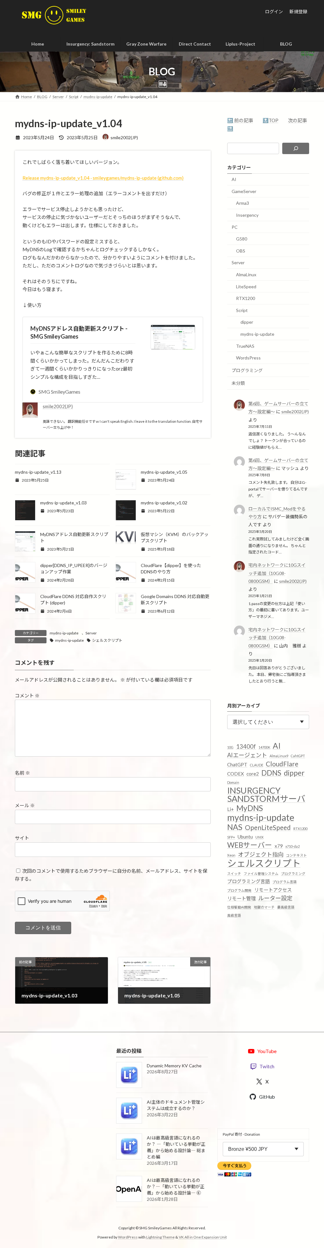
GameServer (244, 191)
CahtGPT (298, 756)
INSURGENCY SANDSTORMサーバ (266, 794)
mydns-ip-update (64, 633)
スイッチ (234, 873)
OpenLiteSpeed (268, 827)
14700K (264, 747)
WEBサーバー (249, 845)
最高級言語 (286, 907)
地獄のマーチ (264, 907)
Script (242, 310)
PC (235, 226)
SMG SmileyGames (59, 392)
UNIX (259, 837)
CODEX (235, 774)
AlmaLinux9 (279, 756)
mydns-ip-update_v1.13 (38, 472)
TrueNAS (245, 345)
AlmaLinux (246, 274)
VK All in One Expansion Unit (203, 1237)
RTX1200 (245, 298)
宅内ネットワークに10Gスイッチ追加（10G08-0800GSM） (276, 572)
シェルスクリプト (107, 640)
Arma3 (242, 203)
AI (234, 179)
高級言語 (234, 915)
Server (91, 633)
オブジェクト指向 (261, 854)
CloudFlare (282, 763)
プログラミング (247, 370)
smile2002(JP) (58, 406)
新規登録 (298, 11)
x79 (279, 846)
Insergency (247, 215)
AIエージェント (247, 755)
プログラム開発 (239, 890)
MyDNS (249, 808)
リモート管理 (241, 898)
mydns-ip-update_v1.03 (63, 502)
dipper (246, 322)
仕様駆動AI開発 (239, 907)
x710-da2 (292, 846)
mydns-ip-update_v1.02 (164, 502)
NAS (234, 827)
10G (230, 747)
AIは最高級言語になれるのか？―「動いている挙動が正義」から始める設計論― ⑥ (175, 1186)
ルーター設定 (275, 898)
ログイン (274, 11)
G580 (241, 238)
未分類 (238, 383)
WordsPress (248, 357)
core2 (252, 774)
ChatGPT (237, 764)
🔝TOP (270, 120)
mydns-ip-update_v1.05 (164, 472)
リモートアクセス (273, 889)
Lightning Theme (160, 1237)
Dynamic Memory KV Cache (174, 1065)
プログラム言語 (284, 882)
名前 (22, 773)
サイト (22, 838)
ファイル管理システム (261, 873)
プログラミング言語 (248, 881)
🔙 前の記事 (240, 120)
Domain (233, 782)
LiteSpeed (246, 286)
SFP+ (231, 837)
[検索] (295, 148)
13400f (246, 746)
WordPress (128, 1237)
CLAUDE (256, 765)
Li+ (230, 809)
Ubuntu (245, 836)
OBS (240, 250)
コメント (27, 695)
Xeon (231, 855)
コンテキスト (296, 855)
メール (25, 805)
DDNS (271, 773)
